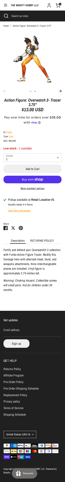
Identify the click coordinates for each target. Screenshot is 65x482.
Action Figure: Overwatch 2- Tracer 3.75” (32, 25)
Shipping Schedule (14, 414)
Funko (9, 132)
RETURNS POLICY (42, 240)
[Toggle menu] (5, 5)
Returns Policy (12, 369)
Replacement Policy (15, 395)
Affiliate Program (13, 375)
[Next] (60, 91)
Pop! (11, 136)
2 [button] (35, 91)
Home (6, 25)
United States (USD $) (18, 434)
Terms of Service (13, 408)
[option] (32, 59)
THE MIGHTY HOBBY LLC (24, 5)
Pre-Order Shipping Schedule (21, 388)
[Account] (49, 4)
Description (18, 240)
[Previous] (4, 91)
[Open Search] (6, 16)
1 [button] (30, 91)
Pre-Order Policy (13, 382)
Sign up (16, 343)
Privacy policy (11, 401)
